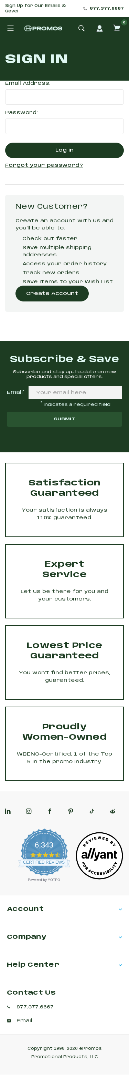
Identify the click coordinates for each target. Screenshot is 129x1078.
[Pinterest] (70, 811)
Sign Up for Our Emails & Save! (35, 8)
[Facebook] (49, 811)
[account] (99, 28)
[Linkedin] (7, 811)
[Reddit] (112, 811)
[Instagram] (28, 811)
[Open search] (81, 28)
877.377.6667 (107, 9)
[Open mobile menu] (10, 28)
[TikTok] (91, 811)
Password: (21, 112)
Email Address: (28, 83)
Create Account (52, 293)
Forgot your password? (44, 165)
